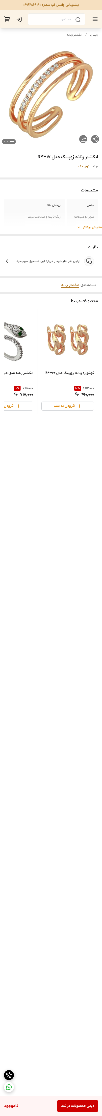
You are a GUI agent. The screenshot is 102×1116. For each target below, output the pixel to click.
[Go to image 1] (12, 141)
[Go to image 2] (7, 141)
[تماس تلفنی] (9, 1075)
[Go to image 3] (4, 141)
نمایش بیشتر (92, 227)
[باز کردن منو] (94, 19)
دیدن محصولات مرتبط (77, 1106)
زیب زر (94, 35)
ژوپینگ (83, 166)
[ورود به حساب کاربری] (20, 19)
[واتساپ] (9, 1087)
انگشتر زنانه (74, 35)
